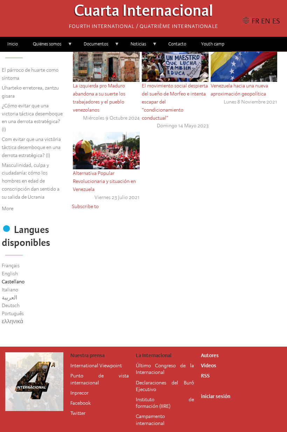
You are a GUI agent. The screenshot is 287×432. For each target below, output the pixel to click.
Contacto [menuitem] (177, 44)
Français (11, 265)
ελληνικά (12, 321)
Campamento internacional (150, 419)
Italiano (10, 289)
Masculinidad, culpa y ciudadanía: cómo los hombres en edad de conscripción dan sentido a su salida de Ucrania (30, 181)
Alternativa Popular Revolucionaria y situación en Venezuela (104, 181)
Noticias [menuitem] (134, 46)
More (7, 208)
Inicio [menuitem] (12, 44)
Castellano (13, 281)
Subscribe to (85, 206)
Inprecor (79, 393)
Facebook (80, 403)
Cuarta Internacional (143, 12)
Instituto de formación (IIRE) (165, 402)
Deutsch (11, 305)
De (139, 383)
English (10, 273)
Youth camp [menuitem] (212, 44)
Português (13, 313)
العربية (9, 298)
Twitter (77, 413)
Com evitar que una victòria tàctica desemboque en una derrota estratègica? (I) (31, 147)
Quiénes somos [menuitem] (43, 46)
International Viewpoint (96, 365)
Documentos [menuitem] (92, 46)
